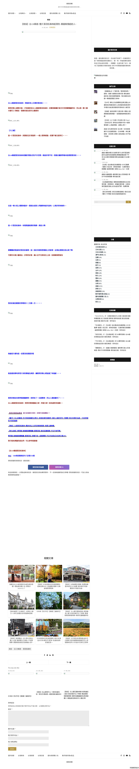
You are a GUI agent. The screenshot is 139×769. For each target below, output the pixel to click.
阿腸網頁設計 (134, 768)
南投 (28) (98, 273)
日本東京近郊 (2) (101, 247)
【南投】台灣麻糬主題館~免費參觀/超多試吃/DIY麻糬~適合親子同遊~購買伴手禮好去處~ (76, 586)
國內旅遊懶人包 (55, 13)
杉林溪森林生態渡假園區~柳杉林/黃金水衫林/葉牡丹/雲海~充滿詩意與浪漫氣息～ (49, 640)
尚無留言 (52, 27)
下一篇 (69, 662)
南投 (48, 20)
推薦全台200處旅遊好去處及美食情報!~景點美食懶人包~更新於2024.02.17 (21, 586)
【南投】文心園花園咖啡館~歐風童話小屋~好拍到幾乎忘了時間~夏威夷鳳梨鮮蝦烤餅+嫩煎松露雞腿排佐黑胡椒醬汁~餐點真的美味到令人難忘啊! (76, 615)
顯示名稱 (11, 729)
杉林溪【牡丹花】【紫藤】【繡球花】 (49, 611)
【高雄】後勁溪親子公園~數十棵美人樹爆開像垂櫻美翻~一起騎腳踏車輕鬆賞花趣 (117, 113)
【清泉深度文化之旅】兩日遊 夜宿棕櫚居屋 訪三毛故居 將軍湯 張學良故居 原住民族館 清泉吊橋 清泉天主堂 (112, 318)
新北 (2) (98, 302)
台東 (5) (98, 260)
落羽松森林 (27, 649)
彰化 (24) (98, 275)
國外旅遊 (11, 13)
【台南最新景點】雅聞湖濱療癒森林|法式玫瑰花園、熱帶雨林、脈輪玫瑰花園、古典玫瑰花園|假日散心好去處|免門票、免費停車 (116, 184)
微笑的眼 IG (59, 467)
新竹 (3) (98, 265)
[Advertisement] (48, 80)
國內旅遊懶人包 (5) (101, 296)
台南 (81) (98, 283)
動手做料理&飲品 (70, 13)
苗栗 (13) (98, 268)
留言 (10, 709)
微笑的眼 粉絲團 (38, 467)
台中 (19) (98, 270)
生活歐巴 (99, 325)
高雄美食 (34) (100, 291)
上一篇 (28, 662)
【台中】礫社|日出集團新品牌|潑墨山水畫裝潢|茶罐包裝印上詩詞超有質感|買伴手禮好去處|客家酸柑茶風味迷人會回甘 (117, 105)
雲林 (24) (98, 278)
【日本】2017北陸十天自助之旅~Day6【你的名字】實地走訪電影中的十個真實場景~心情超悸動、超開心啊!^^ (117, 122)
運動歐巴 (99, 348)
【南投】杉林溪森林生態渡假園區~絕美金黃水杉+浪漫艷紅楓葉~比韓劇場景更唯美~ (49, 586)
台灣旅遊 (32, 13)
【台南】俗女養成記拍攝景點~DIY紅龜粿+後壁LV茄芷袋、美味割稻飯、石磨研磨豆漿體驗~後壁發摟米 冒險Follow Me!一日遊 (116, 167)
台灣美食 (22, 13)
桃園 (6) (98, 262)
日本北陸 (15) (100, 249)
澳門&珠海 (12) (100, 255)
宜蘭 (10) (98, 257)
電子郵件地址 (13, 735)
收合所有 (104, 244)
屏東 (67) (98, 289)
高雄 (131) (98, 286)
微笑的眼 (69, 4)
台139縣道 (17, 649)
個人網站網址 (12, 742)
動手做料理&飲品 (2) (102, 294)
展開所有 (97, 244)
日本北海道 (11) (100, 252)
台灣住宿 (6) (99, 299)
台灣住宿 (43, 13)
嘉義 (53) (98, 281)
